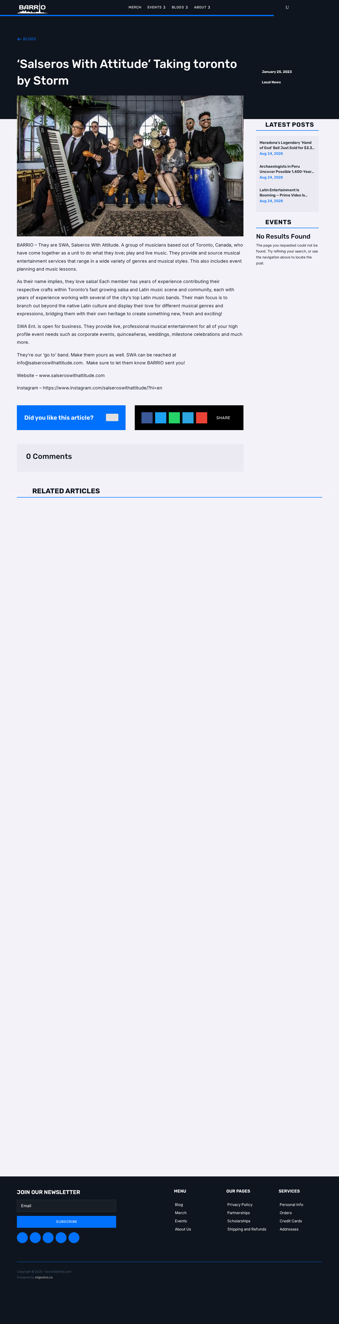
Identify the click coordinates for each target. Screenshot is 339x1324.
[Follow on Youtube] (73, 1237)
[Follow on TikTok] (61, 1237)
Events (181, 1221)
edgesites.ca (44, 1277)
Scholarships (238, 1221)
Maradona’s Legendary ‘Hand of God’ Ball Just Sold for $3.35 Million (287, 145)
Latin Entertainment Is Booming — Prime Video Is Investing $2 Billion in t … (282, 193)
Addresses (289, 1229)
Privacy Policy (239, 1204)
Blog (179, 1204)
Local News (271, 82)
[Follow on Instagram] (48, 1237)
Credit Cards (291, 1221)
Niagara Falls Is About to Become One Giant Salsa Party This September (107, 951)
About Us (183, 1229)
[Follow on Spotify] (35, 1237)
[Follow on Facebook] (22, 1237)
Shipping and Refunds (246, 1229)
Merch (181, 1212)
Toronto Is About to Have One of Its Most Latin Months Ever (93, 731)
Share (223, 417)
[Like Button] (112, 417)
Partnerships (238, 1212)
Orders (286, 1212)
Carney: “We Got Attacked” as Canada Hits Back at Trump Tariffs (98, 511)
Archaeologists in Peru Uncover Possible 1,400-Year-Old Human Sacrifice (286, 169)
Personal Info (291, 1204)
